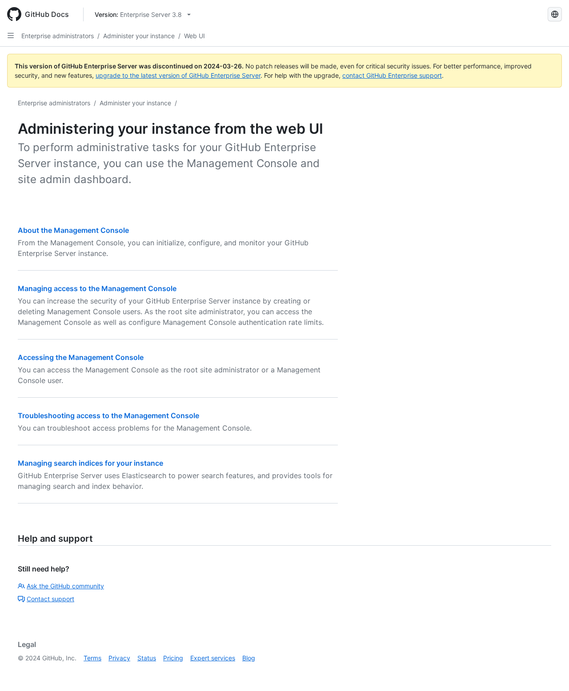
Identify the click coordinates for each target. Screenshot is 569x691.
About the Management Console (73, 230)
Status (146, 658)
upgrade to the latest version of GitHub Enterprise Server (178, 75)
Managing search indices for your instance (90, 463)
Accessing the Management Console (81, 357)
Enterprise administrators (57, 36)
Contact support (50, 599)
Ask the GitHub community (65, 586)
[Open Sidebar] (11, 35)
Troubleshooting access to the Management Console (108, 415)
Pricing (173, 658)
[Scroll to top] (549, 671)
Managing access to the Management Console (97, 288)
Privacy (119, 658)
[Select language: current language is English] (555, 14)
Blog (248, 658)
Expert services (212, 658)
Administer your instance (139, 36)
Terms (92, 658)
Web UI (194, 36)
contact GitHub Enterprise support (392, 75)
